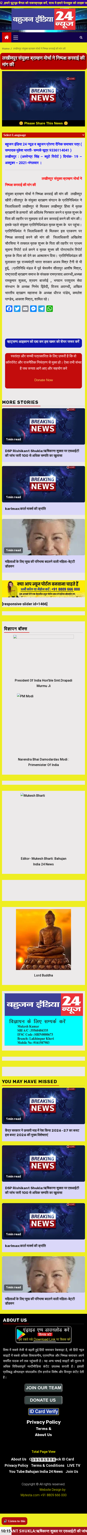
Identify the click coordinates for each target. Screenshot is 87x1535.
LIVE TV (73, 1465)
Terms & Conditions (47, 1465)
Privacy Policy (16, 1465)
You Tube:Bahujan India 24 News (36, 1471)
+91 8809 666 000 (53, 1495)
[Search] (81, 37)
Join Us (72, 1471)
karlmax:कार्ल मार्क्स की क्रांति (25, 509)
